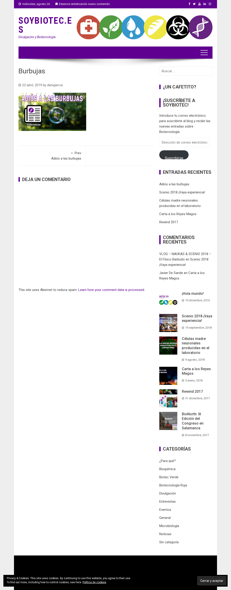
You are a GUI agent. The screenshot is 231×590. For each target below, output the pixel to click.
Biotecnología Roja (173, 485)
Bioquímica (167, 469)
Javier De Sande (171, 273)
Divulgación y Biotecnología (36, 37)
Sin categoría (169, 542)
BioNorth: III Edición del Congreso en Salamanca (192, 421)
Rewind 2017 (168, 222)
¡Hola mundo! (193, 293)
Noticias (165, 534)
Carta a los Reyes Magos (177, 214)
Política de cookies (94, 582)
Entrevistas (167, 501)
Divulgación (167, 493)
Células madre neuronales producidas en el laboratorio (195, 346)
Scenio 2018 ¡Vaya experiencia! (182, 192)
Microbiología (169, 526)
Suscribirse (174, 157)
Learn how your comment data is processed (111, 290)
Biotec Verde (168, 477)
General (165, 518)
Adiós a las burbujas (66, 155)
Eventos (165, 510)
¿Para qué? (167, 461)
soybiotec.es (45, 25)
